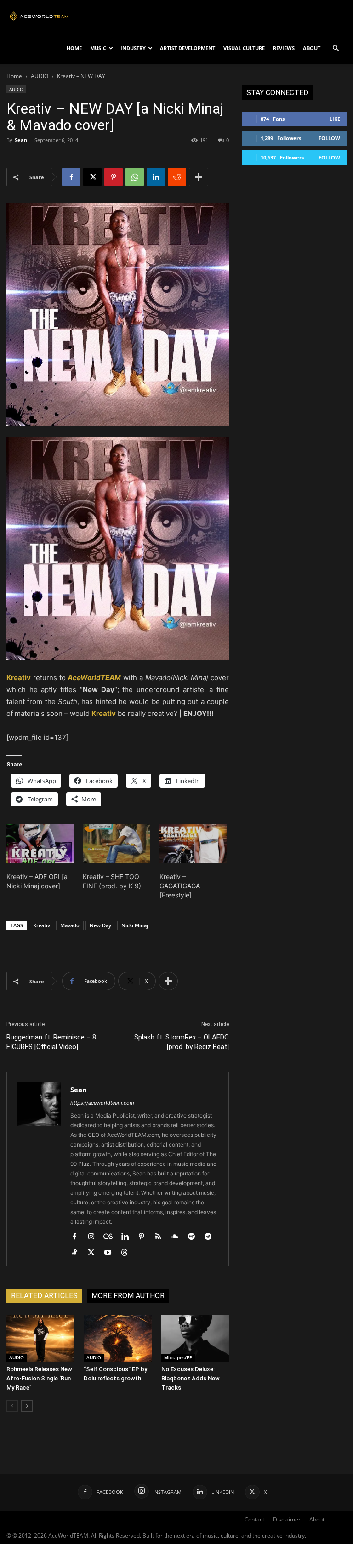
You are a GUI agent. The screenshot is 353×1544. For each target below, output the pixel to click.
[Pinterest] (113, 177)
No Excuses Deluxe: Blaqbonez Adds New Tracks (190, 1378)
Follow (329, 138)
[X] (92, 177)
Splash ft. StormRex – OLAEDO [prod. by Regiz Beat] (181, 1042)
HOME (74, 48)
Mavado (70, 925)
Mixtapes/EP (178, 1357)
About (317, 1519)
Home (14, 76)
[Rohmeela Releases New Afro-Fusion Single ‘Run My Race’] (40, 1338)
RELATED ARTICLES (44, 1295)
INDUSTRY (133, 48)
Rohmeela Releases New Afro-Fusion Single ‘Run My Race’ (39, 1378)
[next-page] (27, 1406)
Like (335, 118)
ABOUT (311, 48)
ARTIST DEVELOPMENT (187, 48)
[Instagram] (94, 1237)
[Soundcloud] (178, 1237)
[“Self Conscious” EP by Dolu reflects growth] (117, 1338)
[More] (198, 177)
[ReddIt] (177, 177)
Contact (254, 1519)
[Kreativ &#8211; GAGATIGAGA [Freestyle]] (193, 843)
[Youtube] (111, 1253)
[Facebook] (71, 177)
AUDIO (39, 76)
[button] (336, 48)
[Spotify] (194, 1237)
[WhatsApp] (134, 177)
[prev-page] (12, 1406)
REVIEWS (284, 48)
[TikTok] (77, 1253)
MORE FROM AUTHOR (128, 1295)
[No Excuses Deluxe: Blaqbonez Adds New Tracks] (195, 1338)
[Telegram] (211, 1237)
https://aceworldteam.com (102, 1103)
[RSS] (161, 1237)
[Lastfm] (111, 1237)
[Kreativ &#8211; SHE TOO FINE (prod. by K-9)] (116, 843)
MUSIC (98, 48)
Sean (21, 139)
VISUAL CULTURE (244, 48)
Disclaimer (287, 1519)
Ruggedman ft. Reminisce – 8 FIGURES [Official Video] (51, 1042)
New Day (100, 925)
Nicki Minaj (134, 925)
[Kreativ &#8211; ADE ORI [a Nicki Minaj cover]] (40, 843)
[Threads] (127, 1253)
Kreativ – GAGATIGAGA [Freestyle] (179, 886)
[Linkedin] (156, 177)
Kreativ (41, 925)
